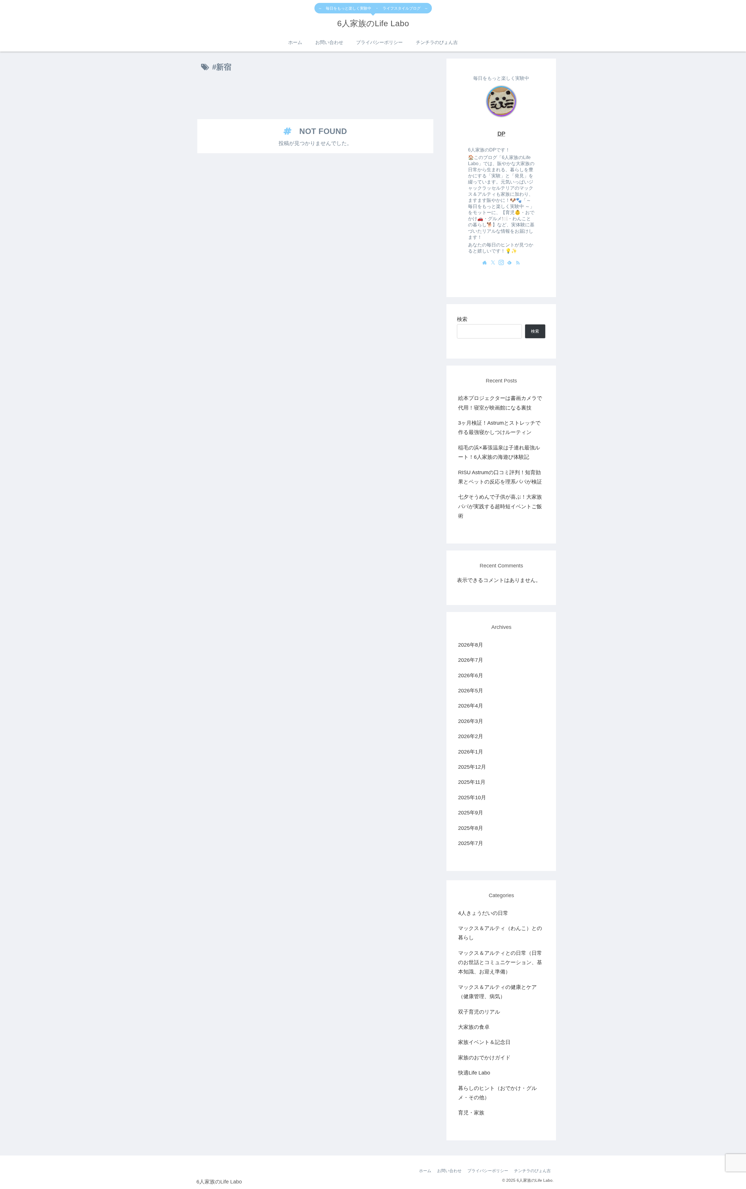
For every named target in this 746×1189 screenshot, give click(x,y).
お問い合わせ (449, 1170)
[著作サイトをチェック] (484, 262)
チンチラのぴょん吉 (532, 1170)
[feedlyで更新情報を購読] (509, 262)
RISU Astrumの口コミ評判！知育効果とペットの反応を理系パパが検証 (500, 477)
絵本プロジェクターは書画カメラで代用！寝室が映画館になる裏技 (500, 402)
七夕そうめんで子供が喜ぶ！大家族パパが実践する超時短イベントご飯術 (500, 506)
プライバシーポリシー (487, 1170)
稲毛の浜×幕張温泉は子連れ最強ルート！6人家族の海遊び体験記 (499, 452)
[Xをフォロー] (493, 262)
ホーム (425, 1170)
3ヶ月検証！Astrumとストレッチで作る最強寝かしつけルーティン (499, 427)
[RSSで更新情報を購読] (518, 262)
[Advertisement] (315, 97)
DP (501, 133)
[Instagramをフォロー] (501, 262)
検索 (462, 319)
